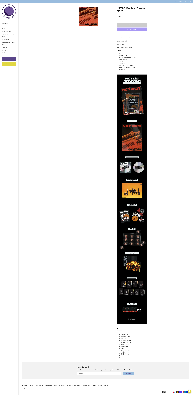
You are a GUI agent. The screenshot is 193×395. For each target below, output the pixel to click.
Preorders (9, 59)
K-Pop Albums (5, 23)
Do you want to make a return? (73, 385)
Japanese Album (5, 39)
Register (180, 1)
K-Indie (3, 28)
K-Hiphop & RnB (5, 26)
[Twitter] (27, 389)
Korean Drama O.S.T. (7, 31)
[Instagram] (22, 389)
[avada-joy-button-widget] (189, 391)
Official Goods (5, 37)
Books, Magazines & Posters (8, 42)
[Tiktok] (24, 389)
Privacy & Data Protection (27, 385)
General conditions (39, 385)
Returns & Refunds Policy (59, 385)
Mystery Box (4, 47)
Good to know (5, 53)
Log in (176, 1)
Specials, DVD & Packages (8, 34)
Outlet (3, 45)
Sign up (128, 373)
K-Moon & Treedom (86, 385)
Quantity (119, 16)
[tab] (119, 329)
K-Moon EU (106, 385)
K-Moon (27, 392)
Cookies (100, 385)
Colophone (94, 385)
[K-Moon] (9, 12)
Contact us (9, 64)
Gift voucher (5, 50)
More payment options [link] (132, 33)
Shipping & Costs (48, 385)
